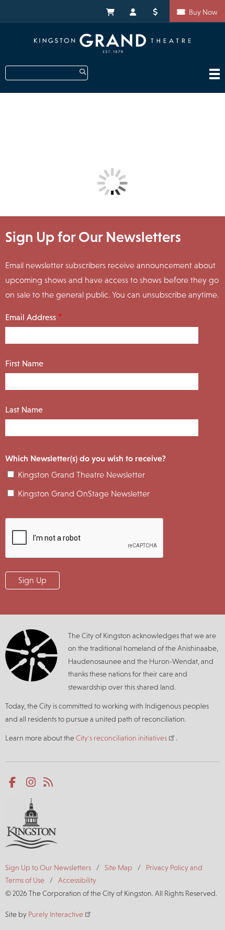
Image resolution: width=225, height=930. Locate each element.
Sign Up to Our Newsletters (48, 867)
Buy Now (203, 12)
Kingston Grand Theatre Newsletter (81, 474)
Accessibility (77, 880)
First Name (24, 363)
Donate (157, 11)
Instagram (31, 782)
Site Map (118, 867)
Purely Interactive (55, 914)
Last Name (24, 409)
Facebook (14, 782)
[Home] (112, 43)
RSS (48, 782)
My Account (133, 11)
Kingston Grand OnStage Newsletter (84, 493)
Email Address (30, 317)
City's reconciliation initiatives (121, 738)
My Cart (110, 11)
